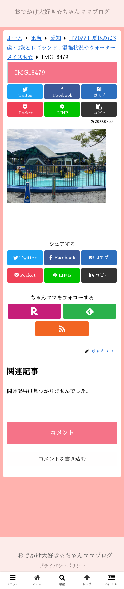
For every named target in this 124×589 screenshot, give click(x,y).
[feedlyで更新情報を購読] (89, 311)
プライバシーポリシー (62, 566)
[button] (111, 540)
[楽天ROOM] (34, 311)
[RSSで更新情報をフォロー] (62, 328)
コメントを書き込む (62, 458)
